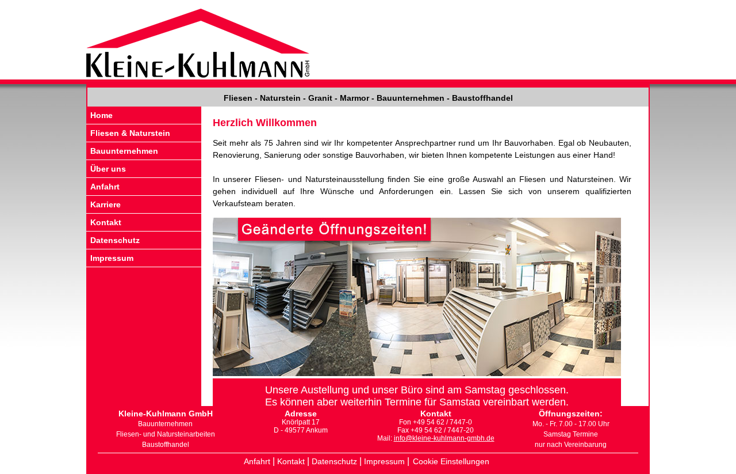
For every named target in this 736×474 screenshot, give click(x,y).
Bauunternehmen (124, 151)
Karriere (105, 204)
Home (101, 115)
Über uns (108, 168)
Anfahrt (105, 186)
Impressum (111, 258)
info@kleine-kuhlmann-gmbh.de (444, 438)
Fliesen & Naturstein (130, 133)
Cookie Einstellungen (451, 461)
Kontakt (105, 222)
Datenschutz (115, 240)
